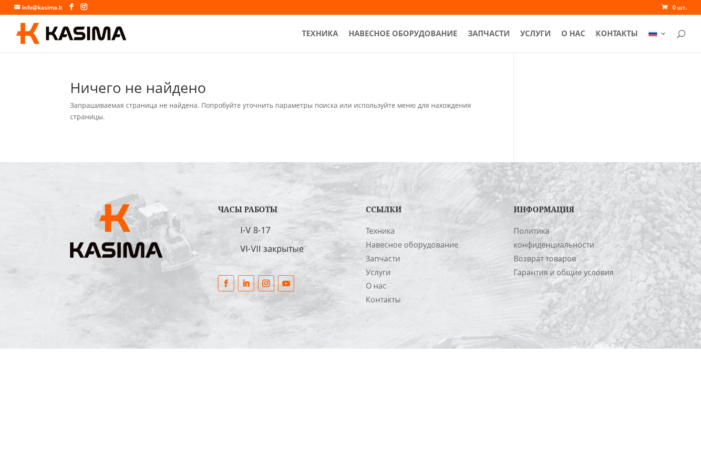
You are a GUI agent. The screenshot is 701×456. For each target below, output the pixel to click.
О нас (573, 34)
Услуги (535, 34)
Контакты (617, 34)
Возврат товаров (545, 258)
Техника (320, 34)
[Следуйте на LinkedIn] (246, 283)
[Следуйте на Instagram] (266, 283)
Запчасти (489, 34)
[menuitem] (658, 41)
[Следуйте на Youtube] (286, 283)
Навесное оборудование (403, 34)
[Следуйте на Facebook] (226, 283)
